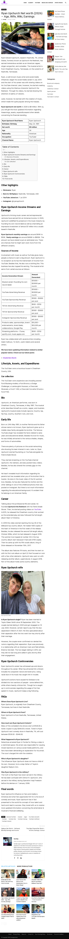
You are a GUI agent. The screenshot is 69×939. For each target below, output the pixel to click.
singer (25, 817)
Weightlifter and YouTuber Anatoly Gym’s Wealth (38, 916)
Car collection (11, 161)
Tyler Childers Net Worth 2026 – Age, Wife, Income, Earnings (7, 899)
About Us (24, 934)
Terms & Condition (58, 934)
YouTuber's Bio (12, 819)
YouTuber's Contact (53, 97)
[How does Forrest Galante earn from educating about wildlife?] (23, 908)
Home (25, 2)
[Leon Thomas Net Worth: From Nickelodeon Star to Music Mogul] (23, 873)
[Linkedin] (21, 858)
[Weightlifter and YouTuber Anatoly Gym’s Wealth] (38, 908)
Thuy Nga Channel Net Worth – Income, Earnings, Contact (35, 829)
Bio (5, 164)
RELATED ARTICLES (8, 866)
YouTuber (37, 2)
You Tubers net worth (34, 817)
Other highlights (9, 152)
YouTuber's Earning (22, 819)
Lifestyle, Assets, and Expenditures (16, 159)
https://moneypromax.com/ (20, 841)
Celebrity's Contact (52, 89)
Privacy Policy (16, 934)
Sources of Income (13, 157)
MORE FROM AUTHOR (24, 866)
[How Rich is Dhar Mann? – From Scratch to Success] (38, 892)
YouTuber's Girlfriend (34, 819)
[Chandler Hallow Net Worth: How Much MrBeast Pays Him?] (38, 873)
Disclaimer (49, 934)
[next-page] (5, 924)
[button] (65, 3)
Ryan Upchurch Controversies (14, 174)
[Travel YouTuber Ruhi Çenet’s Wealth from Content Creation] (23, 892)
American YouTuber (11, 817)
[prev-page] (2, 924)
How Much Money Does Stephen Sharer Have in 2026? (7, 916)
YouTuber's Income (6, 821)
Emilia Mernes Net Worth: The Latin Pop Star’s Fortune (7, 881)
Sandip (4, 19)
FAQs (5, 176)
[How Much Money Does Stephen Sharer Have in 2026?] (7, 908)
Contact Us (30, 934)
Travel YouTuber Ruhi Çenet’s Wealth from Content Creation (22, 899)
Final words (9, 179)
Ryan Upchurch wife (11, 171)
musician (20, 817)
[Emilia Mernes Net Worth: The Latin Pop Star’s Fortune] (7, 873)
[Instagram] (18, 858)
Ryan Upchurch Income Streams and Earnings (19, 155)
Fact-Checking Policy (40, 934)
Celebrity (30, 2)
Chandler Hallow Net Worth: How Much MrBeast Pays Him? (37, 881)
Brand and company (47, 2)
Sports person (59, 2)
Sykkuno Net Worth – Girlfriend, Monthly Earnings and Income (10, 829)
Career (6, 169)
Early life (7, 166)
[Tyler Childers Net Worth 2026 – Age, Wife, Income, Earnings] (7, 892)
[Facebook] (15, 858)
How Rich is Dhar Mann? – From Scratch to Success (38, 899)
